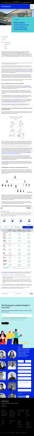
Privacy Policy (21, 319)
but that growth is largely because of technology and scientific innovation (21, 71)
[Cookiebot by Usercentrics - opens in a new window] (27, 208)
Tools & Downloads (20, 426)
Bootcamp (19, 415)
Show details (29, 224)
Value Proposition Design (28, 425)
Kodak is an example (4, 161)
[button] (32, 6)
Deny (6, 227)
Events (27, 416)
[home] (6, 6)
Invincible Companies (29, 426)
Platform (19, 414)
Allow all (27, 227)
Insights (27, 411)
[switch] (13, 221)
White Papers (28, 414)
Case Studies (28, 415)
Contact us (2, 423)
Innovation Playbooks (13, 411)
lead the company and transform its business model (13, 153)
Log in (10, 423)
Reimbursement (12, 416)
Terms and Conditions (14, 319)
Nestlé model (18, 95)
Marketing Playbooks (13, 414)
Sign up (11, 422)
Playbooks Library (12, 415)
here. (21, 393)
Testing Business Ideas (28, 428)
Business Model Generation (28, 423)
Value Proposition (20, 424)
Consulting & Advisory (21, 411)
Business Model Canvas (20, 423)
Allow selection (17, 227)
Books (18, 427)
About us (2, 422)
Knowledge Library (5, 287)
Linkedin (2, 417)
